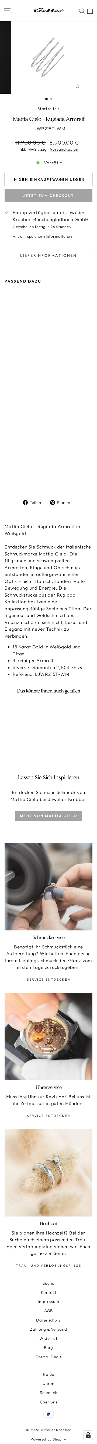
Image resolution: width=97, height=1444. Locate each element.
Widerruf (48, 1338)
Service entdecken (48, 979)
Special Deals (48, 1356)
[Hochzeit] (48, 1172)
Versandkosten (64, 149)
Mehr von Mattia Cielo (48, 816)
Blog (48, 1347)
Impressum (48, 1301)
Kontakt (48, 1292)
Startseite (47, 108)
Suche (48, 1283)
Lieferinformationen (48, 255)
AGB (48, 1310)
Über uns (48, 1402)
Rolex (48, 1374)
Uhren (48, 1383)
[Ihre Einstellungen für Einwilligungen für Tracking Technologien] (88, 1435)
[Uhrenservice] (48, 1036)
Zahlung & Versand (48, 1329)
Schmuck (48, 1392)
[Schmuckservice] (48, 886)
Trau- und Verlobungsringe (48, 1266)
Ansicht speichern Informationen (42, 236)
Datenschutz (48, 1320)
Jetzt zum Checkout (48, 195)
